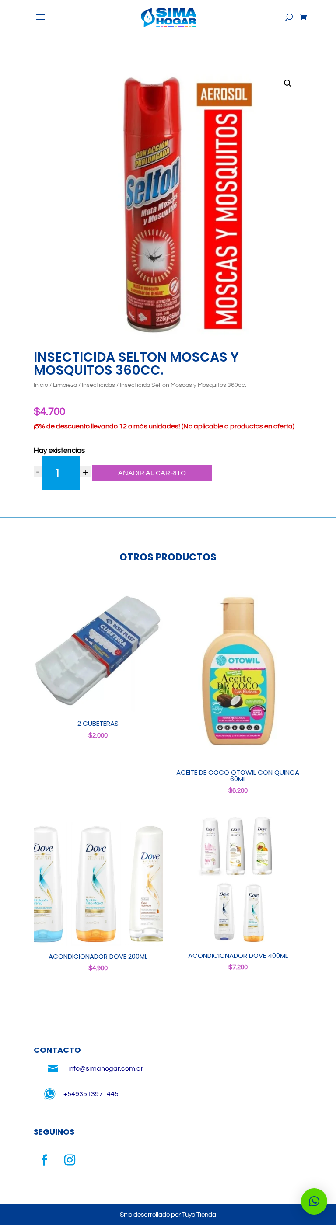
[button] (288, 83)
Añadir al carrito (152, 473)
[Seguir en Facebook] (45, 1160)
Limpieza (65, 385)
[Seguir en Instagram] (70, 1160)
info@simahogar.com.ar (106, 1068)
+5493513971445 (91, 1093)
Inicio (41, 385)
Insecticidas (98, 385)
